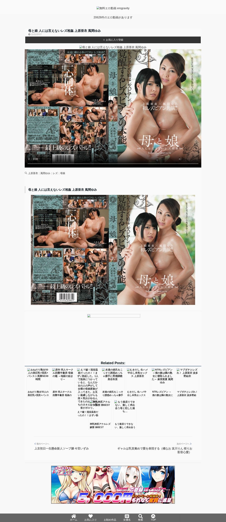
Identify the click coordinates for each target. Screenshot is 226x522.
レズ (55, 173)
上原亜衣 (33, 173)
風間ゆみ (45, 173)
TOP (153, 519)
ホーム (73, 519)
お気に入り (90, 519)
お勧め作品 (110, 519)
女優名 (127, 519)
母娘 (62, 173)
